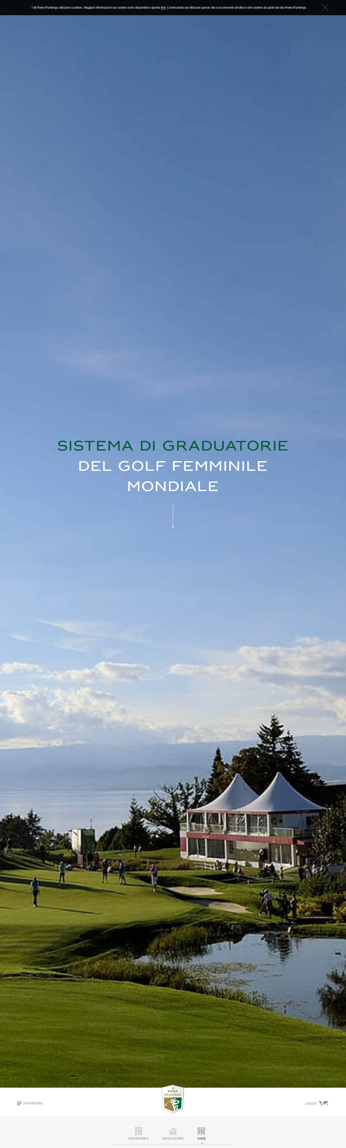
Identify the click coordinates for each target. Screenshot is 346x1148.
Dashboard (33, 1103)
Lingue (311, 1103)
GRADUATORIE (173, 1138)
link (163, 7)
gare (201, 1138)
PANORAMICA (138, 1138)
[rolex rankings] (173, 1099)
